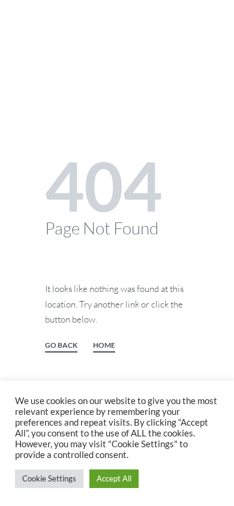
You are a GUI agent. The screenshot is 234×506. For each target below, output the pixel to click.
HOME (104, 346)
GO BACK (61, 346)
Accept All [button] (114, 478)
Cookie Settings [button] (49, 478)
